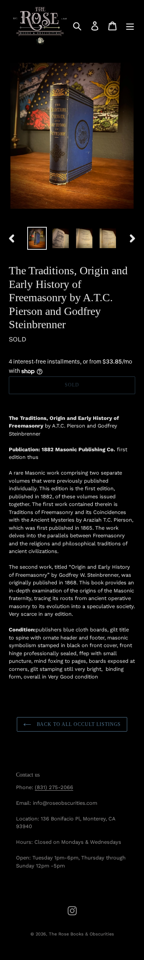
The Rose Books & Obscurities (81, 934)
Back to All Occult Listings (78, 724)
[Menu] (130, 26)
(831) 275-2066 (54, 787)
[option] (37, 238)
